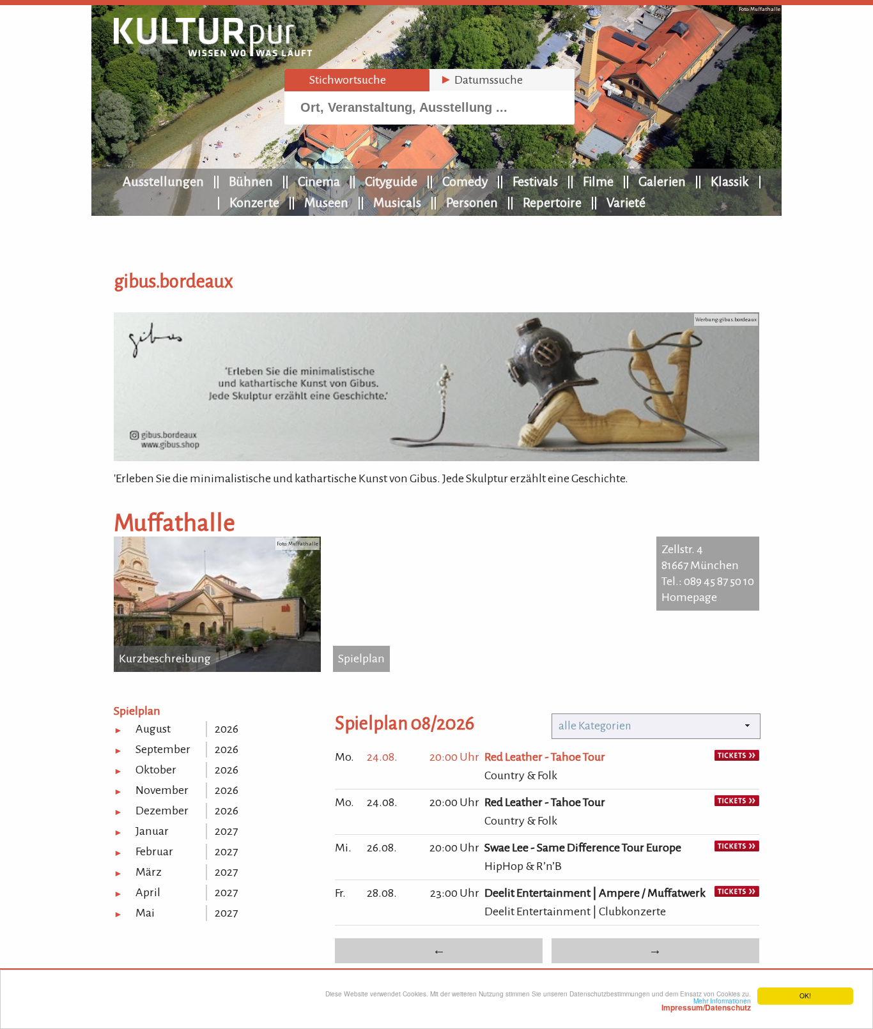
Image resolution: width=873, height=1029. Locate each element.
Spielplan (361, 658)
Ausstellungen (163, 181)
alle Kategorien (595, 726)
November (162, 790)
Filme (598, 181)
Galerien (662, 181)
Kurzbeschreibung (165, 658)
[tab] (356, 80)
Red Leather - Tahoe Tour (544, 757)
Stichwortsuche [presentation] (340, 79)
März (148, 871)
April (147, 892)
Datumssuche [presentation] (481, 79)
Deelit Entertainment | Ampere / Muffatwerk (595, 893)
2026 (226, 728)
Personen (472, 202)
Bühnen (251, 181)
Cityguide (391, 181)
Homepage (689, 597)
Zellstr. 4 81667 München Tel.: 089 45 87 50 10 (707, 565)
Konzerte (254, 202)
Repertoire (552, 202)
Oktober (155, 769)
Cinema (319, 181)
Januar (152, 831)
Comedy (465, 181)
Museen (326, 202)
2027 (226, 831)
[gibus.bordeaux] (436, 457)
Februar (154, 851)
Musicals (397, 202)
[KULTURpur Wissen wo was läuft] (213, 52)
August (153, 728)
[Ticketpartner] (737, 757)
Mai (145, 912)
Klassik (730, 181)
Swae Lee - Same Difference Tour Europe (582, 847)
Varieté (625, 202)
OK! (805, 995)
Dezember (162, 810)
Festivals (535, 181)
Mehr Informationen (706, 1004)
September (162, 749)
